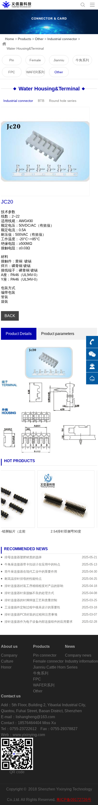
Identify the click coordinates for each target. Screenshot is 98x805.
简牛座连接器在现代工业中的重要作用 (31, 571)
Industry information (81, 661)
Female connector (35, 61)
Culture (7, 661)
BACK (10, 316)
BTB (41, 101)
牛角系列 (82, 60)
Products (24, 39)
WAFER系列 (35, 72)
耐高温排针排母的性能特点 (23, 578)
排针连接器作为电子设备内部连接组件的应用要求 (39, 621)
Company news (78, 655)
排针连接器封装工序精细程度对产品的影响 (34, 586)
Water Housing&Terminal (49, 89)
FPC (11, 72)
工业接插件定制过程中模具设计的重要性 (32, 607)
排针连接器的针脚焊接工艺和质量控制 (31, 600)
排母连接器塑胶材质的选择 (23, 557)
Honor (6, 667)
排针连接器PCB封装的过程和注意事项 (31, 614)
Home (9, 39)
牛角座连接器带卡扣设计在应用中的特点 (32, 564)
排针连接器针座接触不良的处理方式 (29, 593)
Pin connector (11, 61)
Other (39, 39)
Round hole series (62, 101)
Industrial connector (62, 39)
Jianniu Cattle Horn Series (58, 61)
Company (9, 655)
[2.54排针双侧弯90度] (62, 499)
